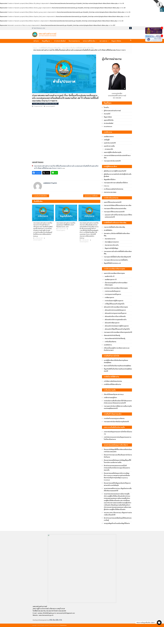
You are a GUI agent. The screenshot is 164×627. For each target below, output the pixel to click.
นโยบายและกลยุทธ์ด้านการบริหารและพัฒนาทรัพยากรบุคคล (116, 284)
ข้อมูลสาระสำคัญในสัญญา (111, 248)
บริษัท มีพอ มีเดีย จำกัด (55, 620)
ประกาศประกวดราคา (110, 239)
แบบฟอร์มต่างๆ (108, 345)
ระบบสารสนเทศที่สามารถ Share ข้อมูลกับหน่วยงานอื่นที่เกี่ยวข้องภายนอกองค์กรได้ (118, 489)
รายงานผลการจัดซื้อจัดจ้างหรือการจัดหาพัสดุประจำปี (117, 257)
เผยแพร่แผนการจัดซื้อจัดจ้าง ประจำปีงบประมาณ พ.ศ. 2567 (92, 196)
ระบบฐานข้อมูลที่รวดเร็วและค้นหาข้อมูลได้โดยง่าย (117, 523)
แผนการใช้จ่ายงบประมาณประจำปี (112, 202)
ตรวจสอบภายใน (109, 149)
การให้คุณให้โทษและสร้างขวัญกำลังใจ (114, 304)
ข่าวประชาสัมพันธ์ (60, 41)
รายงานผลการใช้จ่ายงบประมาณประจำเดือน (115, 208)
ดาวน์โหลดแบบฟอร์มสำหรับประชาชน (113, 189)
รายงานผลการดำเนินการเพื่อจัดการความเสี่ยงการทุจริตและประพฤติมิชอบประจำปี (118, 407)
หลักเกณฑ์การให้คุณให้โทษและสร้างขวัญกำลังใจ (117, 329)
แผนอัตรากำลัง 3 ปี (109, 276)
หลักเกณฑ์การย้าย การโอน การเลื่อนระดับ (115, 316)
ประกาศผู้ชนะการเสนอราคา (112, 242)
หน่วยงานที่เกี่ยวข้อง (89, 41)
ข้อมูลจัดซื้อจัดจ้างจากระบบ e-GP (112, 263)
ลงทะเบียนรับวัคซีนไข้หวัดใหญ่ (41, 196)
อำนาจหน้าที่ (107, 114)
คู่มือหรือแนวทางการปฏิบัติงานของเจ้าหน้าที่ (115, 171)
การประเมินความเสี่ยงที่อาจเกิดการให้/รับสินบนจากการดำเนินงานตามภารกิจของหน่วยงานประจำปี (118, 402)
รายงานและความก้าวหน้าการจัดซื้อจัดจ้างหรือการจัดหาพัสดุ (118, 252)
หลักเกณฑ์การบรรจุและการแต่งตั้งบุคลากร (115, 313)
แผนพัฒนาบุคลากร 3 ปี (110, 279)
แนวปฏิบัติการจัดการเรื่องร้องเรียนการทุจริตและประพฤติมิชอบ (116, 361)
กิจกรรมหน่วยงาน (74, 41)
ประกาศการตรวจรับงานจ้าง (112, 245)
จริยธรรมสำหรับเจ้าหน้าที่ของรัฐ (112, 335)
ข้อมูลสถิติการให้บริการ (109, 179)
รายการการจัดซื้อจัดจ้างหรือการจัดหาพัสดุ (114, 227)
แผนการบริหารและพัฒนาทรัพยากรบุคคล (114, 273)
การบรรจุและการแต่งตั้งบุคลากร (113, 294)
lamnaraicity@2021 (50, 106)
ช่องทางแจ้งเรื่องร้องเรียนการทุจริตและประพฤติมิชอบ (117, 365)
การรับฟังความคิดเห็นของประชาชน (113, 381)
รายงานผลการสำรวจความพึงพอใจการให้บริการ (116, 182)
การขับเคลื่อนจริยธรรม (110, 341)
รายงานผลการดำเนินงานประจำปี (112, 161)
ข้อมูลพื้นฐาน (46, 41)
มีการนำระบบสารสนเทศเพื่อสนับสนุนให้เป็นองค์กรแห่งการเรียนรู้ (118, 519)
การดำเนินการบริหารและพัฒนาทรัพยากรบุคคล (116, 288)
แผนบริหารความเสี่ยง (109, 146)
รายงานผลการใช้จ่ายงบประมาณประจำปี (114, 211)
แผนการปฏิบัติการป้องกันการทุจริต (112, 152)
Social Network (108, 126)
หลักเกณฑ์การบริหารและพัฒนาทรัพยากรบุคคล (116, 307)
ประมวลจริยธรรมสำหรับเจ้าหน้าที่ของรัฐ (115, 338)
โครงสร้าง (106, 107)
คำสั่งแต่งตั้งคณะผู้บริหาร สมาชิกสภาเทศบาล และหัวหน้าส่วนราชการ (116, 349)
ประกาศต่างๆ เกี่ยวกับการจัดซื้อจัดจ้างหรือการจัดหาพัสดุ (45, 103)
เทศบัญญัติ (107, 139)
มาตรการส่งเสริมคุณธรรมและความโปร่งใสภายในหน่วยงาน (118, 433)
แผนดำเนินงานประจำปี (110, 143)
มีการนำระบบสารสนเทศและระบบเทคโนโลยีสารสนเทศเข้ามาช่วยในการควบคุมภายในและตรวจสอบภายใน (117, 468)
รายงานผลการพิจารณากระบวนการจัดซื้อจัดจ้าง (116, 260)
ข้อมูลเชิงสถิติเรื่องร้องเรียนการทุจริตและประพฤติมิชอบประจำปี (118, 370)
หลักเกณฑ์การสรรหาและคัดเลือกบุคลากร (115, 310)
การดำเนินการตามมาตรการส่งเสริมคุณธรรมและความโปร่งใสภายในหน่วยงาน (117, 438)
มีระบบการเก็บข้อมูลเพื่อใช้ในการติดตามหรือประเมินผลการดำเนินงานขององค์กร (118, 450)
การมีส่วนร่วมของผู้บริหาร (110, 397)
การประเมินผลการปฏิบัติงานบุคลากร (114, 300)
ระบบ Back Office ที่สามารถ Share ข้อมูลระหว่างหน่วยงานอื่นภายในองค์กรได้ (118, 514)
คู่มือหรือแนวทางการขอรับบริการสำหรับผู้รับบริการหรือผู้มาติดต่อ (117, 175)
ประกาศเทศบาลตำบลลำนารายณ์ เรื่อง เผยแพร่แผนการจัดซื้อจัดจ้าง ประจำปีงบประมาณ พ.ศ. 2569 (65, 224)
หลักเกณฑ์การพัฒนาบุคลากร (112, 322)
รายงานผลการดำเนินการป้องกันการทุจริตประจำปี (116, 421)
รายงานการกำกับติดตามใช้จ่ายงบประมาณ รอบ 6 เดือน (117, 205)
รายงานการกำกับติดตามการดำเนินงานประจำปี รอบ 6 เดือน (117, 156)
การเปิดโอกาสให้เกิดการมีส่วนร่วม (112, 384)
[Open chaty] (159, 622)
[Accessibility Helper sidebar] (162, 10)
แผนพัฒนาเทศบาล (109, 136)
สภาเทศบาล (103, 41)
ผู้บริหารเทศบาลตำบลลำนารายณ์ (112, 110)
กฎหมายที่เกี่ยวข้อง (109, 120)
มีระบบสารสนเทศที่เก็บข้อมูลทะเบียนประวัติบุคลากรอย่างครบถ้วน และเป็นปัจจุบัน (117, 484)
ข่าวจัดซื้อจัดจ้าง (108, 230)
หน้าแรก (36, 41)
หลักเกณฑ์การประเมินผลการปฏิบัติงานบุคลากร (117, 326)
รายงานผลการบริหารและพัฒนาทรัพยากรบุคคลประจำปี (118, 332)
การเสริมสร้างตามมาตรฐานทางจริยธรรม (114, 418)
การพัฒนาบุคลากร (109, 297)
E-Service (106, 186)
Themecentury (63, 625)
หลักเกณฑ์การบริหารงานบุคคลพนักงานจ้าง (116, 319)
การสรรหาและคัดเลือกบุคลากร (112, 291)
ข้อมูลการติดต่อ (116, 41)
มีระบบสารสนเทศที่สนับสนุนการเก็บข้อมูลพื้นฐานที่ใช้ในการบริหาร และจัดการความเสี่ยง (117, 461)
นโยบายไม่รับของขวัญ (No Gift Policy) (114, 394)
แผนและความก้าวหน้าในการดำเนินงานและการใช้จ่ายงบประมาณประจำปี (118, 216)
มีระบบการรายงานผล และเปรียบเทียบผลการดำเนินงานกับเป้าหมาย (118, 456)
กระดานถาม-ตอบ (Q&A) (110, 192)
